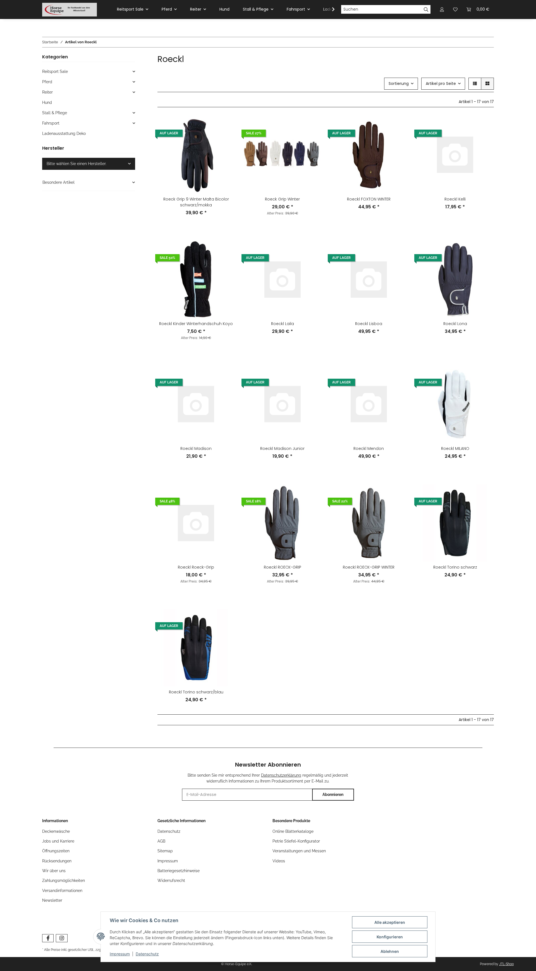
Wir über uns (54, 871)
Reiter (47, 92)
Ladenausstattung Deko (64, 133)
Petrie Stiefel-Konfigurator (296, 841)
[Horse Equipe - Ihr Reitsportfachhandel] (69, 9)
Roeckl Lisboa (368, 323)
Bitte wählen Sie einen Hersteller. (76, 163)
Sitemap (165, 851)
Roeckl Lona (455, 323)
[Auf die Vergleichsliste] (225, 126)
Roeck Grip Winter (282, 199)
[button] (474, 84)
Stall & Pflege (54, 113)
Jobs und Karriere (58, 841)
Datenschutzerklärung (281, 775)
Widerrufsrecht (171, 880)
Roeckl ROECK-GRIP (282, 567)
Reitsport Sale (55, 71)
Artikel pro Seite (441, 83)
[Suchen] (426, 9)
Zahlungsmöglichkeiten (63, 880)
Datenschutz (168, 831)
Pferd (47, 82)
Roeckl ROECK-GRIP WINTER (368, 567)
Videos (278, 861)
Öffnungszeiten (56, 851)
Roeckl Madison (196, 448)
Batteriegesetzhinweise (178, 871)
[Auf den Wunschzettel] (225, 140)
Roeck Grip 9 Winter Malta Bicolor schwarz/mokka (196, 202)
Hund (47, 102)
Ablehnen (390, 951)
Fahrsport (50, 123)
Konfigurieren (390, 936)
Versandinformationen (62, 890)
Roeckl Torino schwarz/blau (196, 692)
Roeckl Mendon (368, 448)
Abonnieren (332, 794)
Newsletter (52, 900)
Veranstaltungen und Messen (299, 851)
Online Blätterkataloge (293, 831)
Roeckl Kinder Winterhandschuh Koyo (196, 323)
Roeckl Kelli (455, 199)
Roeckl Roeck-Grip (196, 567)
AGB (161, 841)
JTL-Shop (506, 964)
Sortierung (399, 83)
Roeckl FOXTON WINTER (369, 199)
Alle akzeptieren (389, 922)
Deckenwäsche (56, 831)
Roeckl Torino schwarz (455, 567)
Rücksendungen (56, 861)
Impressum (167, 861)
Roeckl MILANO (455, 448)
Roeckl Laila (282, 323)
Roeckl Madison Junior (282, 448)
